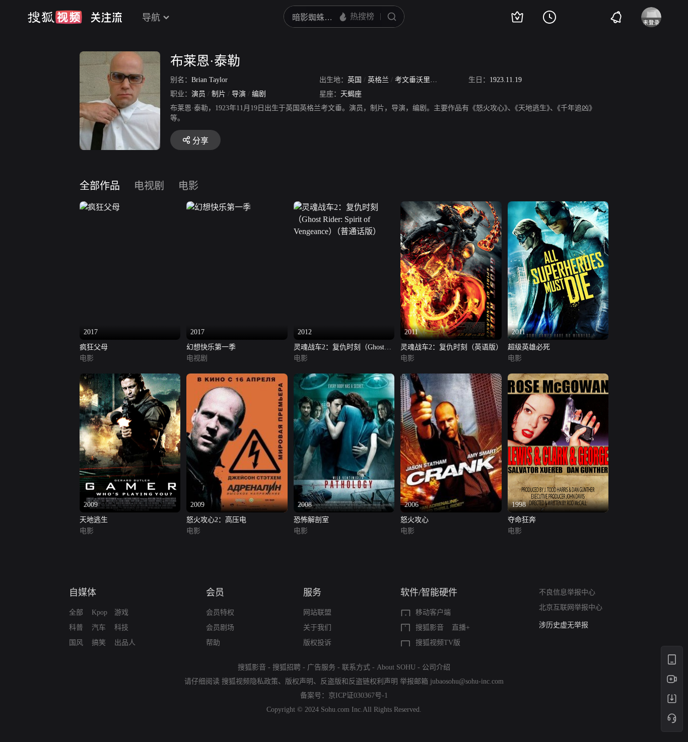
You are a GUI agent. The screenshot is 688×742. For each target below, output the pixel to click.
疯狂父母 (94, 347)
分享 (200, 140)
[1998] (558, 379)
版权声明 (299, 681)
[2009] (130, 379)
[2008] (344, 379)
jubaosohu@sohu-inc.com (467, 681)
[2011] (450, 207)
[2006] (450, 379)
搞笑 (99, 642)
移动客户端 (433, 612)
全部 (76, 612)
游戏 (121, 612)
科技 (121, 627)
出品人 (124, 642)
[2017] (100, 207)
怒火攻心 (414, 520)
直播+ (461, 627)
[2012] (344, 207)
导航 (151, 17)
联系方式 (356, 667)
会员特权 (220, 612)
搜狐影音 (430, 627)
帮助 (213, 642)
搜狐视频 (55, 17)
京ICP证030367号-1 (358, 695)
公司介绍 (436, 667)
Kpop (99, 612)
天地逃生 (94, 520)
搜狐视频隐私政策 (250, 681)
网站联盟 (317, 612)
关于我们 (317, 627)
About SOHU (396, 667)
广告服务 (321, 667)
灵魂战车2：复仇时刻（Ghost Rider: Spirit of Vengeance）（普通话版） (344, 348)
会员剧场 (220, 627)
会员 (215, 592)
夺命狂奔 (522, 520)
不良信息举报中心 (567, 592)
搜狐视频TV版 (438, 642)
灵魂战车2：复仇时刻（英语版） (450, 347)
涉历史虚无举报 (563, 624)
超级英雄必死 (529, 347)
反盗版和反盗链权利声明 (359, 681)
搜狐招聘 (286, 667)
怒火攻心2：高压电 (216, 520)
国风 (76, 642)
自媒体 (82, 592)
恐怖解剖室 (311, 520)
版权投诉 (317, 642)
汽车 (99, 627)
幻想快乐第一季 (211, 347)
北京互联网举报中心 (570, 607)
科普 (76, 627)
